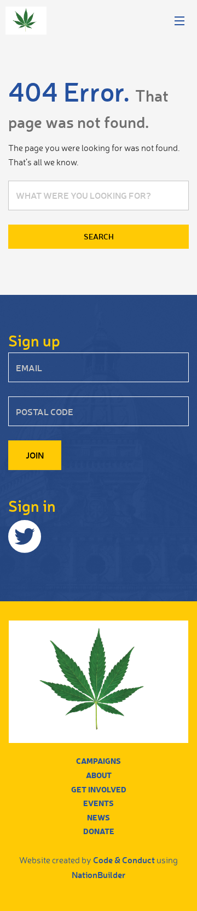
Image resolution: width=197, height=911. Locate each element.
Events (98, 803)
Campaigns (98, 761)
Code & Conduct (124, 859)
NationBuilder (98, 874)
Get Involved (98, 789)
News (98, 817)
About (99, 775)
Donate (98, 831)
